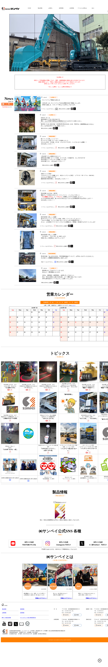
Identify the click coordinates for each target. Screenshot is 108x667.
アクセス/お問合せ (82, 8)
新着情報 (22, 609)
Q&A (93, 8)
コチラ (73, 305)
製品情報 (40, 8)
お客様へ (50, 8)
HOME (29, 8)
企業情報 (71, 8)
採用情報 (61, 8)
